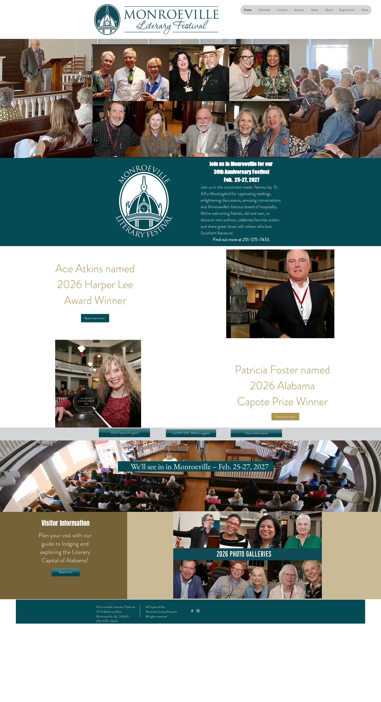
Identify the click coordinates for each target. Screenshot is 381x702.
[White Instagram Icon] (198, 611)
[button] (191, 433)
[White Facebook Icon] (192, 611)
